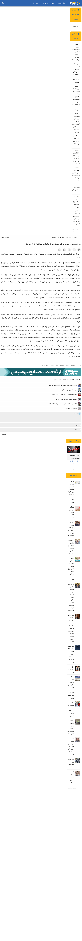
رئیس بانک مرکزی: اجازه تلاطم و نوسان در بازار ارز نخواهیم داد (76, 174)
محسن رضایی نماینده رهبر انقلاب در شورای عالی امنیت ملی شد (71, 746)
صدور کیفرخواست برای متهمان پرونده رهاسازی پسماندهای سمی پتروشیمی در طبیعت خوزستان (76, 98)
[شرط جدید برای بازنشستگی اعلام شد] (77, 760)
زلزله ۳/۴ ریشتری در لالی (69, 408)
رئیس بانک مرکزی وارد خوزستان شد (76, 188)
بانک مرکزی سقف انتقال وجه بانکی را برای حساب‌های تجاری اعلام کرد (71, 654)
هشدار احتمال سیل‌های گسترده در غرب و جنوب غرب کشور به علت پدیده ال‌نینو (71, 687)
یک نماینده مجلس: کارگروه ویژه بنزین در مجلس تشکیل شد (71, 547)
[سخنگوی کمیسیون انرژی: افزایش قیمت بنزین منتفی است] (77, 722)
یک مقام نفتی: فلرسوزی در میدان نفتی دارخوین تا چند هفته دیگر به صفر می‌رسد (76, 73)
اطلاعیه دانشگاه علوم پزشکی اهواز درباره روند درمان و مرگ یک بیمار (76, 157)
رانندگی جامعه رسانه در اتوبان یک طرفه (65, 399)
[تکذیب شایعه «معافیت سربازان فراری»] (77, 773)
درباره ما (45, 3)
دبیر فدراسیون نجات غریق (49, 366)
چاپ (53, 237)
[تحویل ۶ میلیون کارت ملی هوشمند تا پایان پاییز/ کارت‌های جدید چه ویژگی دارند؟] (77, 482)
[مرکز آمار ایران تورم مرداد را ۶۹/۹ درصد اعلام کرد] (77, 508)
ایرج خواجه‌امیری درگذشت (71, 669)
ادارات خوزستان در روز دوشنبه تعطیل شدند (64, 394)
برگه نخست (61, 3)
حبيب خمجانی (63, 366)
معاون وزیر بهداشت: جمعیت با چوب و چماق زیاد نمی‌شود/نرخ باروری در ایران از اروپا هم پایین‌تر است (71, 628)
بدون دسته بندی (74, 366)
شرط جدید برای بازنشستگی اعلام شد (71, 763)
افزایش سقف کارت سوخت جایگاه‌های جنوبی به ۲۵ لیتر (71, 709)
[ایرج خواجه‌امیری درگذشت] (77, 668)
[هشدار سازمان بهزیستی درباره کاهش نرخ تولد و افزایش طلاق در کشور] (77, 559)
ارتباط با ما (36, 3)
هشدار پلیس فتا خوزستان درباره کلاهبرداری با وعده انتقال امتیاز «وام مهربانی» (76, 123)
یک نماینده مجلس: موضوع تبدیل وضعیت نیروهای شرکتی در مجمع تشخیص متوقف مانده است (71, 597)
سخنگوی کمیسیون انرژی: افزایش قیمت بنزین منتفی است (71, 727)
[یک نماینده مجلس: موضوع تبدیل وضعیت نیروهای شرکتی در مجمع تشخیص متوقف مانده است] (77, 585)
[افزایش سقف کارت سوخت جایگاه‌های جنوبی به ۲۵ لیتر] (77, 703)
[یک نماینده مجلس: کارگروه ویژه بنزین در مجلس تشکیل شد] (77, 541)
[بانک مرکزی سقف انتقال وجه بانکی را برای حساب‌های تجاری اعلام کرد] (77, 647)
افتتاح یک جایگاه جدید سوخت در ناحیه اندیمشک (62, 404)
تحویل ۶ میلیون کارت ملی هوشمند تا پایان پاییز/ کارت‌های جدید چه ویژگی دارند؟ (76, 52)
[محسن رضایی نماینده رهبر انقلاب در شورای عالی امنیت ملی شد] (77, 739)
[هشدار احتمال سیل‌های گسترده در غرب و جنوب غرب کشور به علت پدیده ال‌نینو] (77, 678)
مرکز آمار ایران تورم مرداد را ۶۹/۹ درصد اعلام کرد (76, 141)
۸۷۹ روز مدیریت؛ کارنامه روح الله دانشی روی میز (76, 201)
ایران (53, 3)
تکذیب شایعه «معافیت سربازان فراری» (71, 777)
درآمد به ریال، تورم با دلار (69, 390)
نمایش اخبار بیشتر (75, 231)
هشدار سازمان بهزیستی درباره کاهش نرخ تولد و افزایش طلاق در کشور (71, 568)
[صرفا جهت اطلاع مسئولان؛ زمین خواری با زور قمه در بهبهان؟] (73, 449)
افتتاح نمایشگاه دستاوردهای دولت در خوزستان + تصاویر (76, 217)
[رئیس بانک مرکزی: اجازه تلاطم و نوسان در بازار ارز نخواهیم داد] (77, 523)
